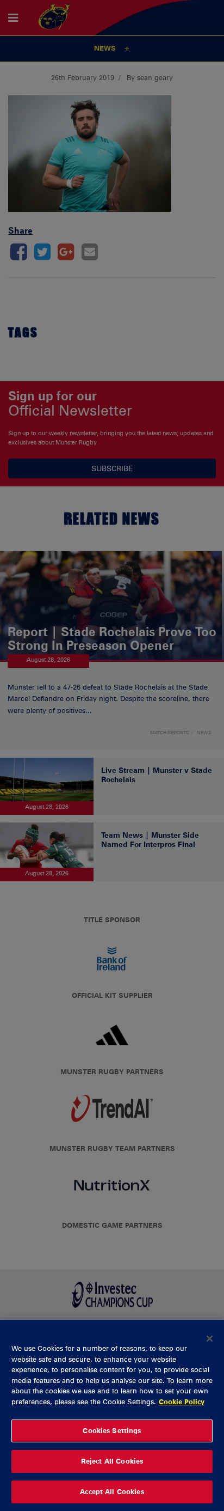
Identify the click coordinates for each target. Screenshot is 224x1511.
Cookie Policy (181, 1401)
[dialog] (112, 1415)
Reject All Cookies (112, 1461)
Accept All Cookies (112, 1491)
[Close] (210, 1338)
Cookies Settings (112, 1430)
